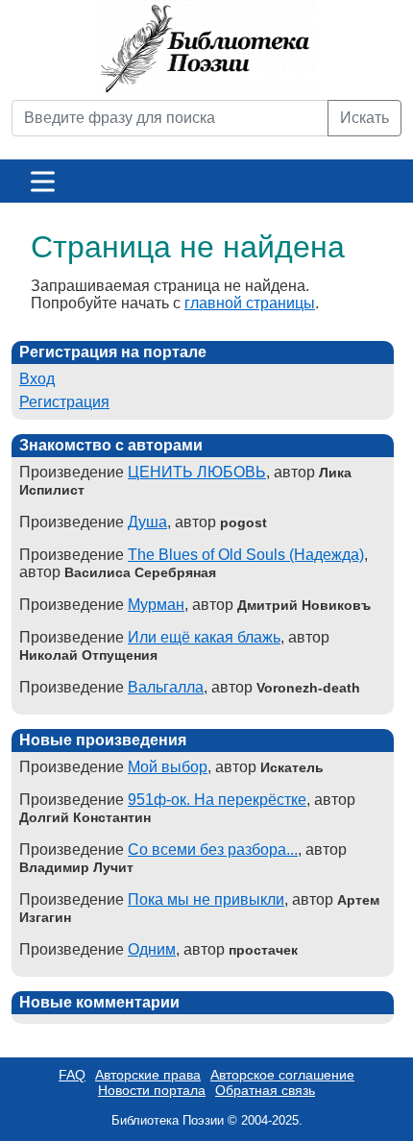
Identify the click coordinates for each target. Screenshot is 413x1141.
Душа (147, 522)
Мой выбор (167, 767)
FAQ (72, 1074)
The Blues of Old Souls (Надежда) (246, 554)
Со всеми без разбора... (213, 849)
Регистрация (64, 402)
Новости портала (152, 1090)
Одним (152, 949)
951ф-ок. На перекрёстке (217, 799)
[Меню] (42, 181)
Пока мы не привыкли (206, 899)
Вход (37, 379)
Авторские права (148, 1074)
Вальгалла (166, 687)
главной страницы (249, 303)
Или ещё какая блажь (204, 637)
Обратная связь (265, 1090)
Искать (364, 117)
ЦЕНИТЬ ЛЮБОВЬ (197, 472)
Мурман (156, 604)
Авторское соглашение (282, 1074)
